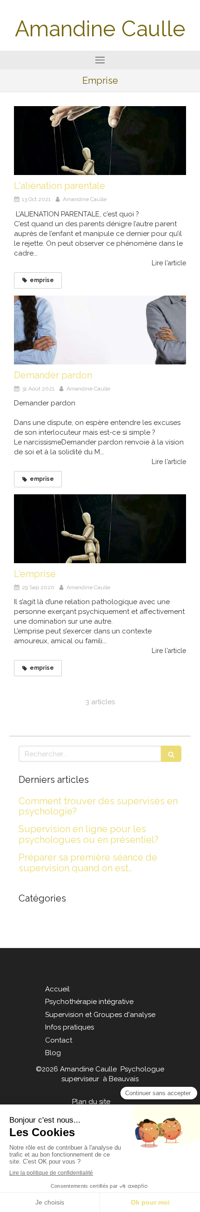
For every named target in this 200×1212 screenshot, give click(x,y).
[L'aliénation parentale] (100, 140)
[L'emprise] (100, 528)
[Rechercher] (171, 754)
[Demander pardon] (100, 330)
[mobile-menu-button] (100, 60)
